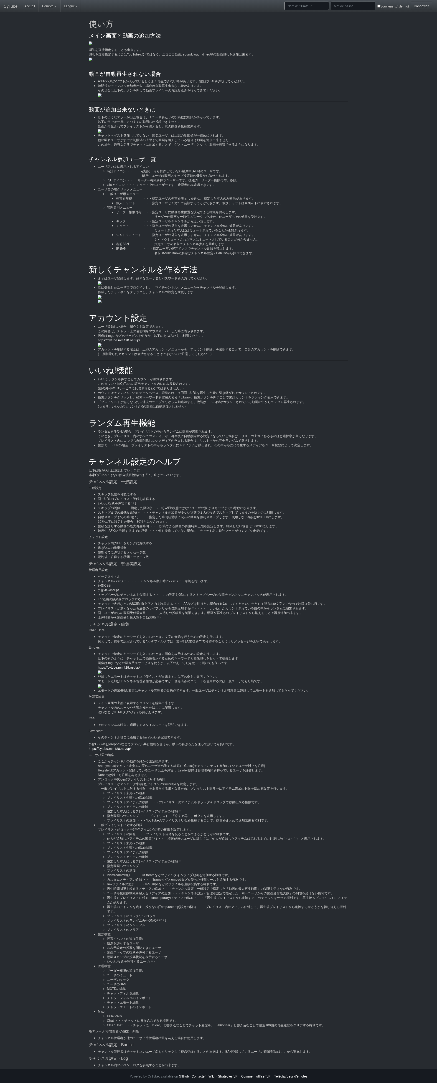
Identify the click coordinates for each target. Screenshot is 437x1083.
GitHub (184, 1076)
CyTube (11, 6)
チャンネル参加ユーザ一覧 (122, 159)
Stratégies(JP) (228, 1076)
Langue (69, 6)
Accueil (30, 6)
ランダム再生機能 (122, 422)
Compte (48, 6)
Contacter (199, 1076)
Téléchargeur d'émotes (290, 1076)
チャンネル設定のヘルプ (135, 461)
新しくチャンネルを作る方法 (143, 269)
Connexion (421, 6)
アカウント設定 (118, 317)
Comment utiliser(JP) (256, 1076)
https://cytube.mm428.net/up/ (119, 340)
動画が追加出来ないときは (122, 109)
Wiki (211, 1076)
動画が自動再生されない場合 (125, 73)
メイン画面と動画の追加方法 (125, 35)
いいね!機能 (111, 369)
